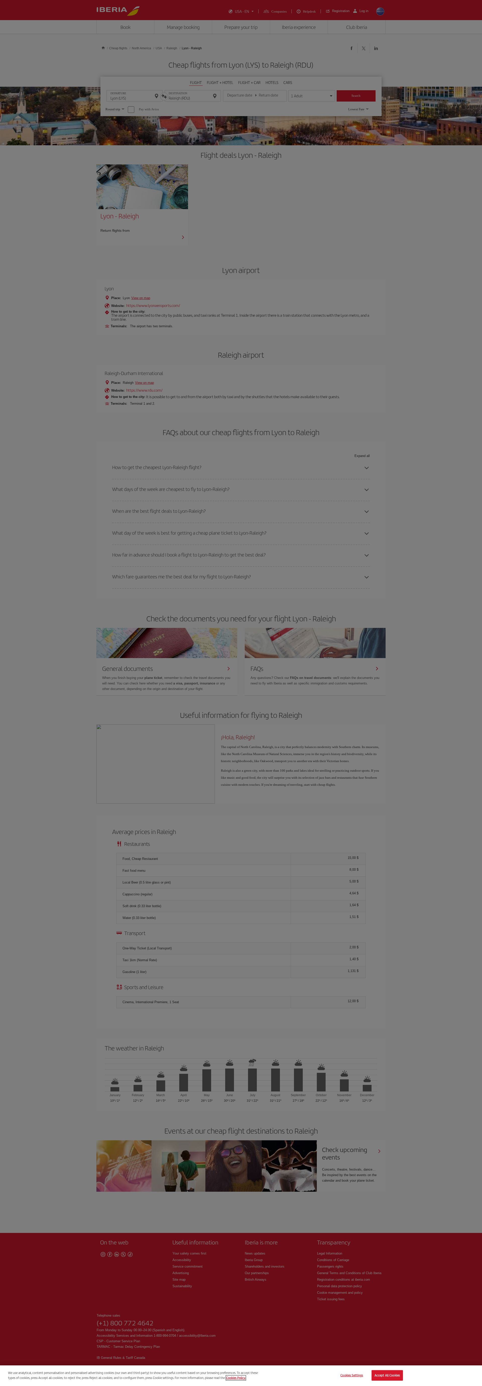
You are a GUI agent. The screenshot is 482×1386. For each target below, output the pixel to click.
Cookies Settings (351, 1375)
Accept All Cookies (387, 1375)
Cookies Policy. (236, 1377)
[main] (241, 1375)
